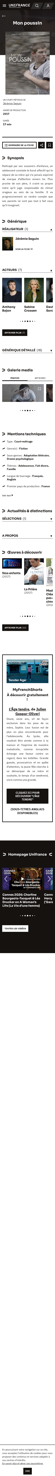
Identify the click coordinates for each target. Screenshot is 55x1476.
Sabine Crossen (30, 308)
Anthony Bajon (8, 308)
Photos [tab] (14, 378)
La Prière (30, 589)
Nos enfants (11, 573)
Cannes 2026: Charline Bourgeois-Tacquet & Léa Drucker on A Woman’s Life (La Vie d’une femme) (21, 900)
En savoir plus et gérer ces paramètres (22, 1463)
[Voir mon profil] (48, 6)
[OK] (27, 1471)
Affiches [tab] (40, 378)
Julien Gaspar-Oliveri (30, 711)
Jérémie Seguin (12, 103)
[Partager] (41, 145)
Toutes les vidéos (15, 928)
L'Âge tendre (19, 709)
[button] (39, 389)
